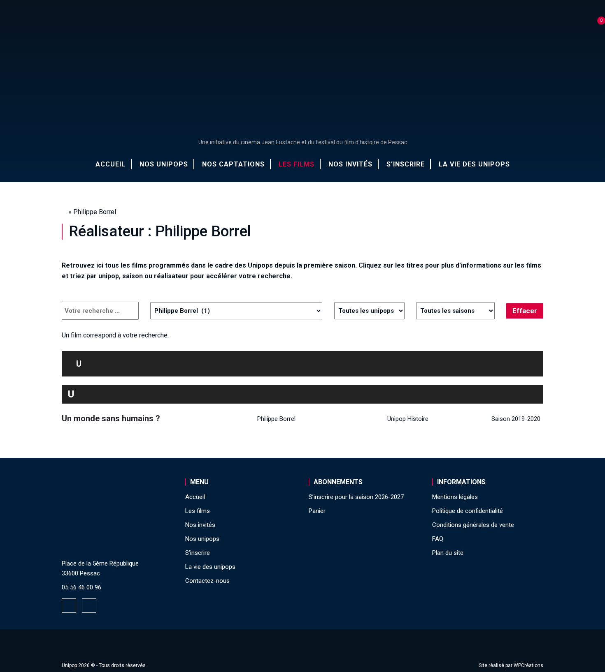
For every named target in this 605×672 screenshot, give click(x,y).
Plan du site (447, 553)
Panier (317, 511)
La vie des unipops (474, 164)
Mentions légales (455, 497)
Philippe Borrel (276, 419)
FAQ (437, 539)
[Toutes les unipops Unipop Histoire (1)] (369, 310)
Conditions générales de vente (473, 525)
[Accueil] (302, 73)
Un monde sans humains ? (111, 418)
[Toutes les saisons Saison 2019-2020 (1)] (455, 310)
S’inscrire (405, 164)
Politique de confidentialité (467, 511)
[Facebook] (69, 605)
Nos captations (233, 164)
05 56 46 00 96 (81, 587)
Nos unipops (164, 164)
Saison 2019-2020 (515, 419)
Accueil (110, 164)
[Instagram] (89, 605)
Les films (296, 164)
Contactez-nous (207, 580)
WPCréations (528, 665)
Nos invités (350, 164)
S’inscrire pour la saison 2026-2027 (356, 497)
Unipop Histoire (407, 419)
